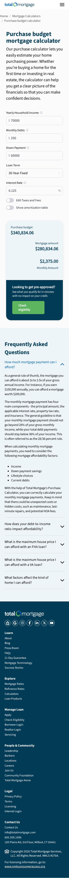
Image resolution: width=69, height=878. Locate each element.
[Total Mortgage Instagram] (22, 623)
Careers (9, 765)
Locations (10, 760)
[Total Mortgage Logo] (24, 614)
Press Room (12, 648)
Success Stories (14, 668)
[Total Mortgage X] (44, 623)
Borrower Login (14, 724)
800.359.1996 (13, 837)
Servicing (10, 735)
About (8, 638)
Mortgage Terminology (18, 663)
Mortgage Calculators (26, 16)
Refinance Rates (14, 689)
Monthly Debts (33, 130)
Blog (7, 643)
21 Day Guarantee (15, 658)
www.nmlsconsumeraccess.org (25, 866)
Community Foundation (19, 775)
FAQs (8, 653)
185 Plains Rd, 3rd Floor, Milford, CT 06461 (30, 842)
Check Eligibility (14, 720)
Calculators (11, 694)
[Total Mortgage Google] (15, 623)
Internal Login (13, 811)
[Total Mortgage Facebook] (30, 623)
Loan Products (13, 699)
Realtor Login (13, 729)
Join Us (9, 770)
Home (4, 16)
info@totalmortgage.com (20, 832)
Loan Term (13, 165)
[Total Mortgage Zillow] (8, 623)
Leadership (11, 751)
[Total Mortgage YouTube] (52, 623)
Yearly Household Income (34, 113)
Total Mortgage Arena (18, 780)
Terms (8, 801)
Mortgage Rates (14, 684)
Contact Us (11, 827)
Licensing (10, 806)
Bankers (10, 755)
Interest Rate (24, 183)
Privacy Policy (13, 796)
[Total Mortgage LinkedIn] (37, 623)
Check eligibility (24, 307)
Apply (8, 715)
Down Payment (28, 148)
